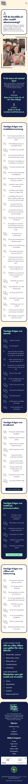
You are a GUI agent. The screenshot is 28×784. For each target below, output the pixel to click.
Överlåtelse (9, 691)
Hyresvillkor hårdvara (11, 664)
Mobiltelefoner (14, 734)
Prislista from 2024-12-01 (12, 694)
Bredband (14, 731)
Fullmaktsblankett (10, 684)
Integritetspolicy (10, 667)
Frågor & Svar (14, 744)
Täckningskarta (14, 751)
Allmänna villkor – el (11, 661)
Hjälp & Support (14, 738)
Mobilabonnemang (14, 726)
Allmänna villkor (14, 749)
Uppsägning (9, 687)
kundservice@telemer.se (9, 777)
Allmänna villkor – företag (12, 658)
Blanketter (14, 746)
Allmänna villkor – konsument (13, 654)
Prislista (14, 754)
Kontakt (14, 741)
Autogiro (8, 681)
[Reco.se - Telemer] (14, 769)
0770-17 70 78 (22, 777)
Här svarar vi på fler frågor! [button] (14, 489)
